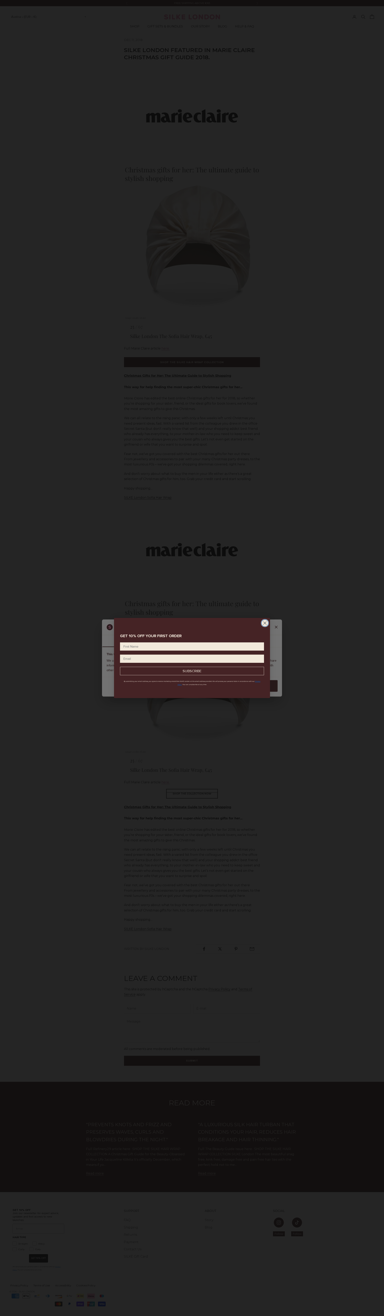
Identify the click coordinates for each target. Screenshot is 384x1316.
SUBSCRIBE (192, 671)
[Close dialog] (264, 623)
